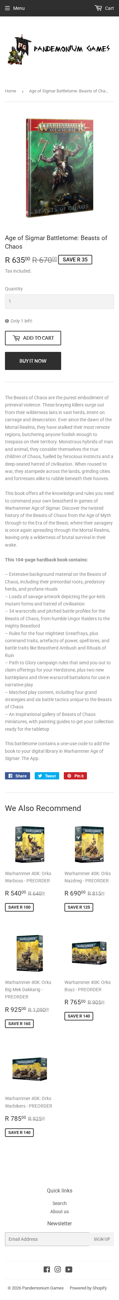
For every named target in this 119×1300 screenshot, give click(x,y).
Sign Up (102, 1239)
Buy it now (33, 361)
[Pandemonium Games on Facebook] (46, 1270)
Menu (19, 8)
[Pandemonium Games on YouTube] (68, 1270)
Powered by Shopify (88, 1288)
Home (10, 90)
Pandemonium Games (43, 1288)
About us (59, 1211)
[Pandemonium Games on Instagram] (58, 1270)
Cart (109, 8)
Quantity (14, 288)
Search (60, 1203)
